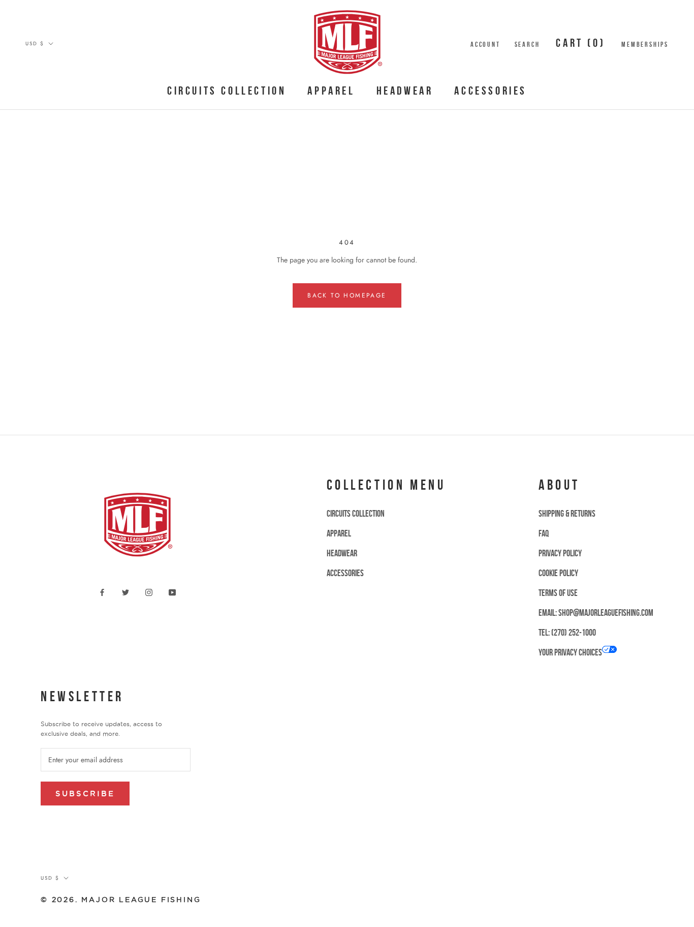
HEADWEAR (404, 90)
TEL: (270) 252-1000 (567, 632)
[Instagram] (148, 591)
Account (485, 44)
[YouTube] (172, 591)
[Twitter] (125, 591)
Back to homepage (346, 295)
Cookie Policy (558, 573)
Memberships (645, 44)
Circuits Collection (226, 90)
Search (527, 44)
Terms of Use (558, 593)
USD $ (34, 43)
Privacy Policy (560, 553)
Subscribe (85, 793)
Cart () (580, 42)
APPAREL (331, 90)
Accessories (490, 90)
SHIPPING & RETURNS (567, 514)
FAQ (544, 533)
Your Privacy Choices (570, 652)
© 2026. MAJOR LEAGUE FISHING (121, 899)
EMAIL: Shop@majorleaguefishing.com (596, 613)
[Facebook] (102, 591)
